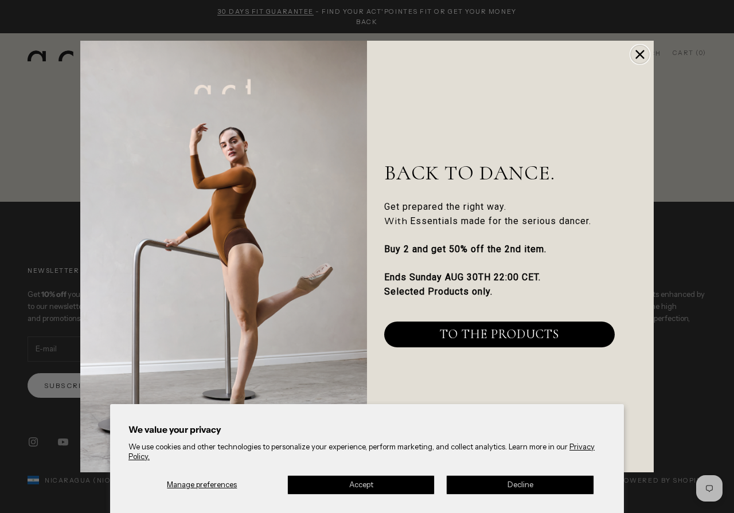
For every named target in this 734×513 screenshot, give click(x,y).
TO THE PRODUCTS (499, 334)
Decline (520, 484)
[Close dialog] (640, 54)
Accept (361, 484)
